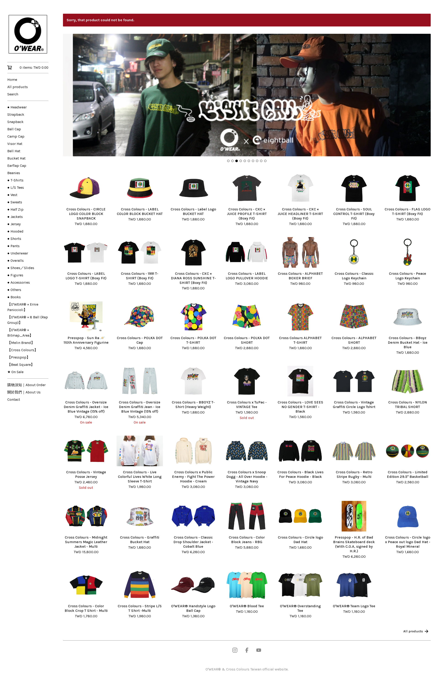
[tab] (228, 161)
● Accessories (18, 282)
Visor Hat (14, 143)
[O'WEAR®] (27, 34)
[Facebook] (247, 650)
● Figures (15, 275)
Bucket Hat (16, 158)
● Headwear (17, 107)
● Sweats (14, 202)
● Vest (12, 195)
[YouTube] (259, 650)
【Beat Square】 (20, 364)
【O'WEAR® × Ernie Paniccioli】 (22, 307)
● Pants (13, 246)
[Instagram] (235, 650)
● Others (14, 290)
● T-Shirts (15, 180)
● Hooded (15, 231)
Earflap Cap (16, 165)
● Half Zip (15, 209)
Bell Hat (13, 151)
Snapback (15, 122)
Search (12, 94)
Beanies (13, 173)
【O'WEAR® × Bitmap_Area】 (20, 333)
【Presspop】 (18, 357)
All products (17, 87)
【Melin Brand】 (21, 342)
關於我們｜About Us (24, 392)
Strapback (15, 114)
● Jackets (15, 217)
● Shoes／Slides (20, 268)
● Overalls (15, 260)
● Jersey (14, 224)
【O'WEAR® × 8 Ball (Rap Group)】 (27, 320)
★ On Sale (15, 372)
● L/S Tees (15, 187)
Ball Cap (14, 129)
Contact (13, 399)
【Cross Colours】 (22, 350)
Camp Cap (15, 136)
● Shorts (14, 238)
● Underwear (17, 253)
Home (12, 79)
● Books (14, 297)
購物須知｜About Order (26, 385)
